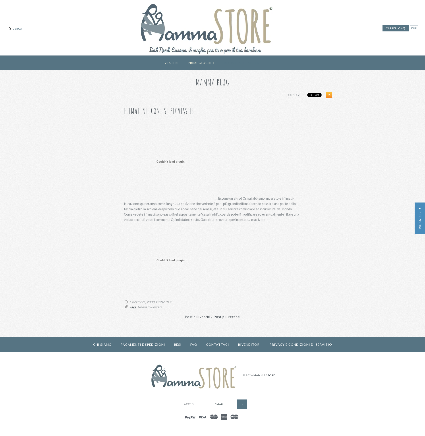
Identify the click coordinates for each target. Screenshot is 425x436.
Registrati (234, 63)
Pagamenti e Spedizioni (143, 344)
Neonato (144, 307)
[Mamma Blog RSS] (328, 96)
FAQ (193, 344)
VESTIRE (171, 63)
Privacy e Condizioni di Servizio (301, 344)
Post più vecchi (197, 317)
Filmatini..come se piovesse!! (159, 111)
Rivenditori (249, 344)
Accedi (254, 63)
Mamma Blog (213, 82)
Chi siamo (102, 344)
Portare (156, 307)
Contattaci (217, 344)
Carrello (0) (395, 28)
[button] (420, 218)
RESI (178, 344)
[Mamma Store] (212, 3)
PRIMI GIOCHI (201, 63)
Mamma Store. (264, 375)
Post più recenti (227, 317)
